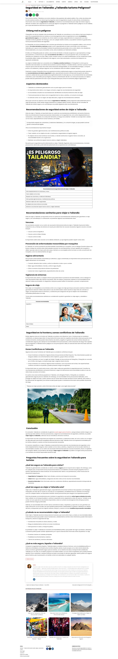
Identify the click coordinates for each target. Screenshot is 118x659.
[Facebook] (27, 14)
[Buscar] (35, 2)
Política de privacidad (24, 656)
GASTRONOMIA (94, 2)
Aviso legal (22, 651)
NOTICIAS (41, 2)
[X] (30, 14)
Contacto (22, 652)
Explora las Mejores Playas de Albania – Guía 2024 (38, 585)
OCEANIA (86, 2)
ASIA (81, 2)
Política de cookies (24, 654)
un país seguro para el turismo (62, 432)
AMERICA (70, 2)
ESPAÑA (58, 2)
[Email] (37, 14)
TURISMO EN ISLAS (29, 559)
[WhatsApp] (33, 14)
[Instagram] (34, 579)
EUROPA (64, 2)
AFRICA (76, 2)
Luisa (29, 10)
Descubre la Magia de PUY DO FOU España (81, 585)
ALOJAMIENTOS (50, 2)
